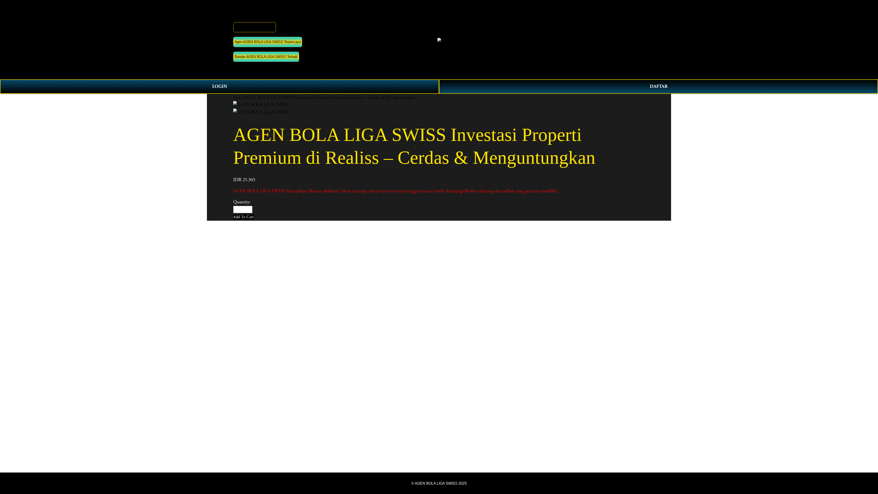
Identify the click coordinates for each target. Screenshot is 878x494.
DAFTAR (658, 86)
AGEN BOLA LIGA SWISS (255, 27)
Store (238, 97)
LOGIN (219, 86)
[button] (243, 217)
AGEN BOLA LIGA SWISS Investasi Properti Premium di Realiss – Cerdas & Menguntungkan (330, 97)
